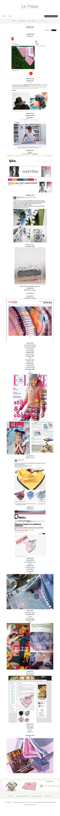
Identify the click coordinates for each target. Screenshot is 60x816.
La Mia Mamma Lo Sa (30, 562)
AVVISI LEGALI (49, 796)
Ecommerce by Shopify (30, 804)
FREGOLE (30, 731)
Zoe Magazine (30, 348)
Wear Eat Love (30, 354)
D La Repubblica (30, 350)
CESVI (30, 729)
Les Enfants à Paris (30, 367)
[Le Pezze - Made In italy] (30, 4)
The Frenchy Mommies (30, 346)
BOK (30, 358)
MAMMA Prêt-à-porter (30, 290)
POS (52, 802)
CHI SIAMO (10, 796)
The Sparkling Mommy (30, 345)
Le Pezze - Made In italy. (30, 802)
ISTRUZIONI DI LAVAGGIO (22, 796)
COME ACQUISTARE (36, 796)
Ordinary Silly (30, 361)
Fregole (30, 616)
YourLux (30, 563)
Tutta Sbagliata (30, 675)
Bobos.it (30, 152)
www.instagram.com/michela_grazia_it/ (30, 286)
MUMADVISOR (30, 293)
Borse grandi (21, 20)
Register (41, 20)
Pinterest (39, 16)
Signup (4, 16)
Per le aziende (32, 20)
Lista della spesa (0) (51, 16)
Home (14, 20)
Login (45, 20)
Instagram (41, 16)
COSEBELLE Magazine (30, 298)
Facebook (37, 16)
